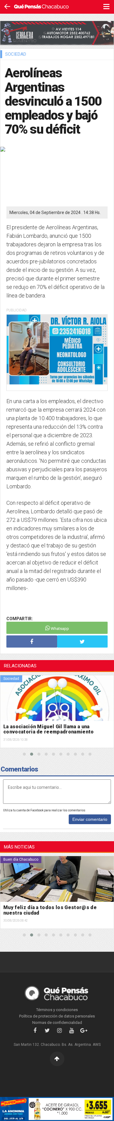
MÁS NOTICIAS (19, 847)
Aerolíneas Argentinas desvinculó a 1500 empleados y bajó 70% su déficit (53, 101)
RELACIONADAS (20, 666)
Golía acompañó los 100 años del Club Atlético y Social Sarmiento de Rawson (50, 729)
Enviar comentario (89, 819)
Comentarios (19, 769)
